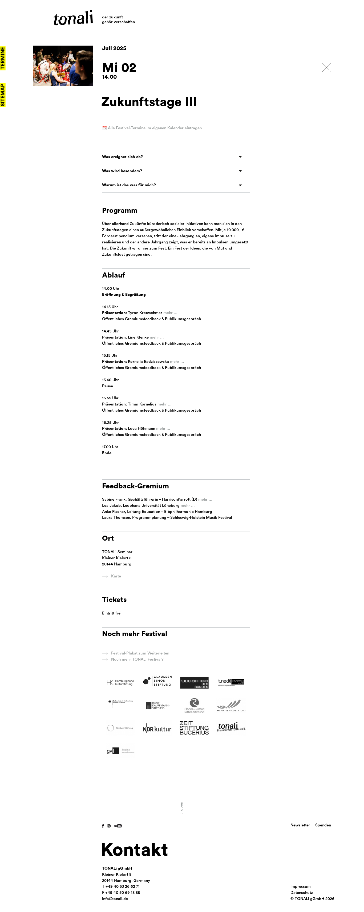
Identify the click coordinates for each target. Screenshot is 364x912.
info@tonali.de (115, 899)
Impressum (300, 887)
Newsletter (300, 825)
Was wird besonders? (122, 171)
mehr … (170, 313)
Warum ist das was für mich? (129, 185)
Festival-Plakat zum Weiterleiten (140, 653)
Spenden (323, 825)
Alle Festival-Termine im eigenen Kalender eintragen (155, 128)
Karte (116, 576)
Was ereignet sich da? (122, 157)
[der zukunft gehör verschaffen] (73, 18)
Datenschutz (301, 893)
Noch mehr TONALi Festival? (137, 659)
